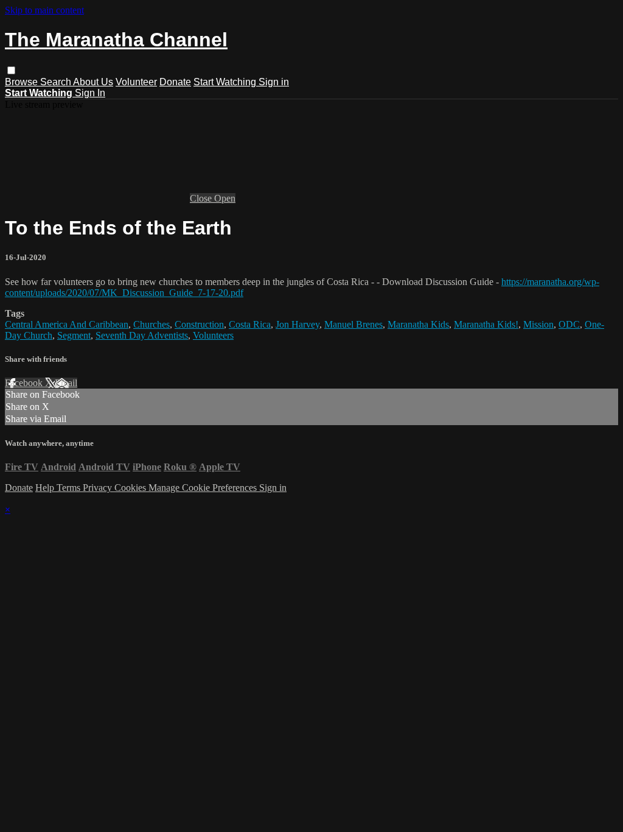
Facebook (25, 383)
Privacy (98, 487)
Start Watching (226, 82)
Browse (22, 82)
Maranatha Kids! (486, 324)
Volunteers (213, 335)
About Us (93, 82)
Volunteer (136, 82)
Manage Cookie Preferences (203, 487)
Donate (175, 82)
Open (224, 198)
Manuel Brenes (353, 324)
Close (202, 198)
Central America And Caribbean (66, 324)
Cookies (131, 487)
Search (56, 82)
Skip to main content (44, 10)
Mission (538, 324)
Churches (151, 324)
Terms (70, 487)
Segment (74, 335)
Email (66, 383)
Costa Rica (250, 324)
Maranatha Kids (418, 324)
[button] (11, 70)
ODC (569, 324)
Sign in (274, 82)
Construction (199, 324)
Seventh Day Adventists (142, 335)
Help (46, 487)
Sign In (90, 93)
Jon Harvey (297, 324)
